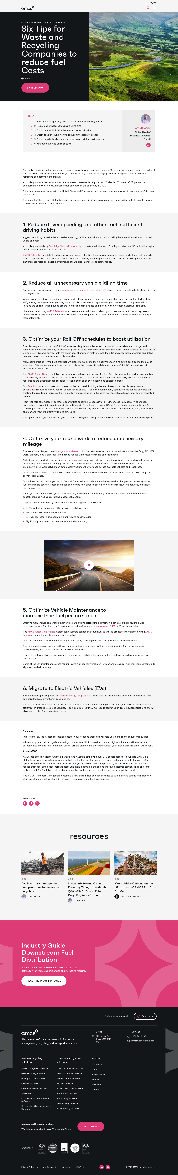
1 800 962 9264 (138, 1036)
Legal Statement (48, 1167)
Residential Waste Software (34, 1088)
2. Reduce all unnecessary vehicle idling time (58, 126)
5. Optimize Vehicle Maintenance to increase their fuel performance (69, 139)
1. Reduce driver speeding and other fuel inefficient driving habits (68, 121)
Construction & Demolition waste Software (36, 1107)
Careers (95, 1089)
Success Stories (99, 1074)
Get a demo (91, 1126)
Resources (97, 1084)
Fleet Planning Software (67, 1103)
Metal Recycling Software (33, 1073)
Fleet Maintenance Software (69, 1073)
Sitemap (66, 1167)
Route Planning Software (68, 1108)
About (94, 1069)
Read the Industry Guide (44, 980)
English (153, 2)
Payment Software (29, 1083)
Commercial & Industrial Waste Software (35, 1099)
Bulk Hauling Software (67, 1098)
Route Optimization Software (70, 1088)
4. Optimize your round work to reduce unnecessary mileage (66, 134)
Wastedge (26, 1093)
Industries (96, 1079)
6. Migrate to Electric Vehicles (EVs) (53, 143)
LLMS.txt (80, 1167)
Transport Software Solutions (70, 1068)
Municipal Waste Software (33, 1078)
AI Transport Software (67, 1093)
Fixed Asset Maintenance (68, 1078)
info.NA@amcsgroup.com (142, 1041)
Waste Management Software (35, 1068)
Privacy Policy (27, 1167)
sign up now (35, 87)
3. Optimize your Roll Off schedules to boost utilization (63, 130)
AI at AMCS (97, 1064)
